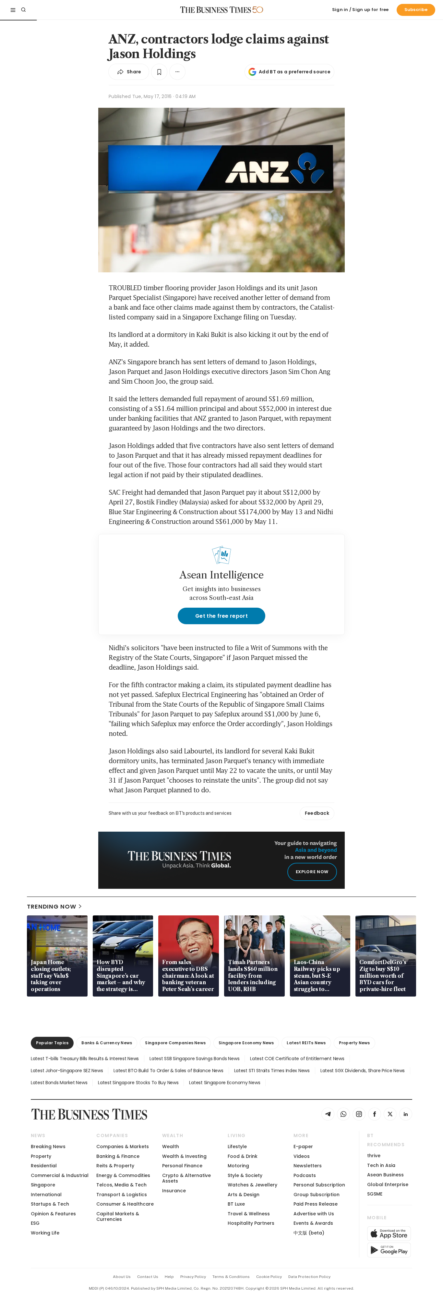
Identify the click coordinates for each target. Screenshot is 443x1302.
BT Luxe (236, 1204)
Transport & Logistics (121, 1194)
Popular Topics (52, 1043)
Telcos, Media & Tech (121, 1185)
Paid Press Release (315, 1204)
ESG (35, 1223)
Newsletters (307, 1165)
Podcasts (304, 1175)
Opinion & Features (53, 1213)
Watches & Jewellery (252, 1185)
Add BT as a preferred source (294, 71)
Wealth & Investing (184, 1156)
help (169, 1276)
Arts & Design (243, 1194)
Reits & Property (115, 1165)
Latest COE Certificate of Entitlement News (297, 1058)
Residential (44, 1165)
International (46, 1194)
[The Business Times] (215, 9)
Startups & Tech (50, 1204)
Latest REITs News (306, 1043)
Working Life (45, 1233)
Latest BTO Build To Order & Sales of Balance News (168, 1070)
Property (41, 1156)
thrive (373, 1155)
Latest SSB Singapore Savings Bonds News (194, 1058)
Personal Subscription (319, 1185)
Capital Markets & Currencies (117, 1216)
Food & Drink (242, 1156)
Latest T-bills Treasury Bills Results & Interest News (85, 1058)
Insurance (174, 1190)
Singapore (43, 1185)
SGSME (374, 1194)
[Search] (23, 10)
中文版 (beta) (308, 1233)
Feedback (317, 813)
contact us (147, 1276)
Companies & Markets (122, 1146)
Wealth (170, 1146)
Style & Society (245, 1175)
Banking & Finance (117, 1156)
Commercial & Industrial (60, 1175)
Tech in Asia (381, 1165)
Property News (354, 1043)
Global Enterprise (387, 1184)
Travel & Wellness (249, 1213)
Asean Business (385, 1175)
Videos (301, 1156)
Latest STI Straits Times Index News (272, 1070)
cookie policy (269, 1276)
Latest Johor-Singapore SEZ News (67, 1070)
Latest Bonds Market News (59, 1082)
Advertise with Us (313, 1213)
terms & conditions (231, 1276)
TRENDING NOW (51, 906)
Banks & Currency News (106, 1043)
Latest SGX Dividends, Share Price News (362, 1070)
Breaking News (48, 1146)
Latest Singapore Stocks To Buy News (138, 1082)
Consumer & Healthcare (125, 1204)
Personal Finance (182, 1165)
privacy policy (193, 1276)
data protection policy (309, 1276)
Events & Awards (313, 1223)
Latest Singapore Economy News (224, 1082)
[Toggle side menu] (13, 10)
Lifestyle (237, 1146)
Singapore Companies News (175, 1043)
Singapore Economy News (246, 1043)
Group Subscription (316, 1194)
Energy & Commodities (123, 1175)
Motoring (238, 1165)
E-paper (303, 1146)
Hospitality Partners (251, 1223)
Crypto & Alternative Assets (186, 1178)
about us (122, 1276)
